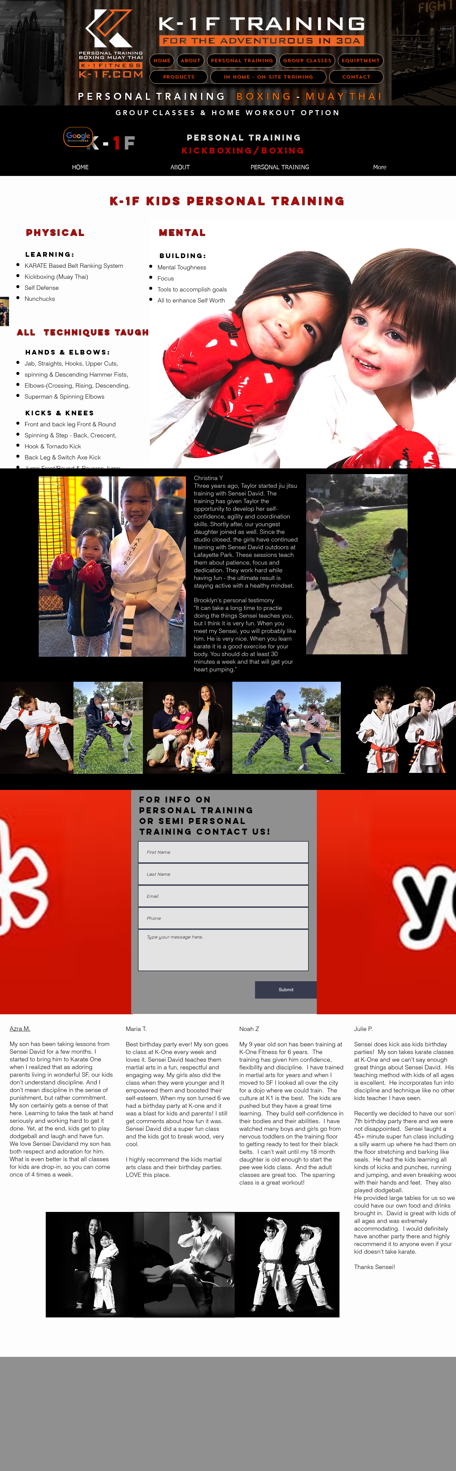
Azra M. (20, 1028)
